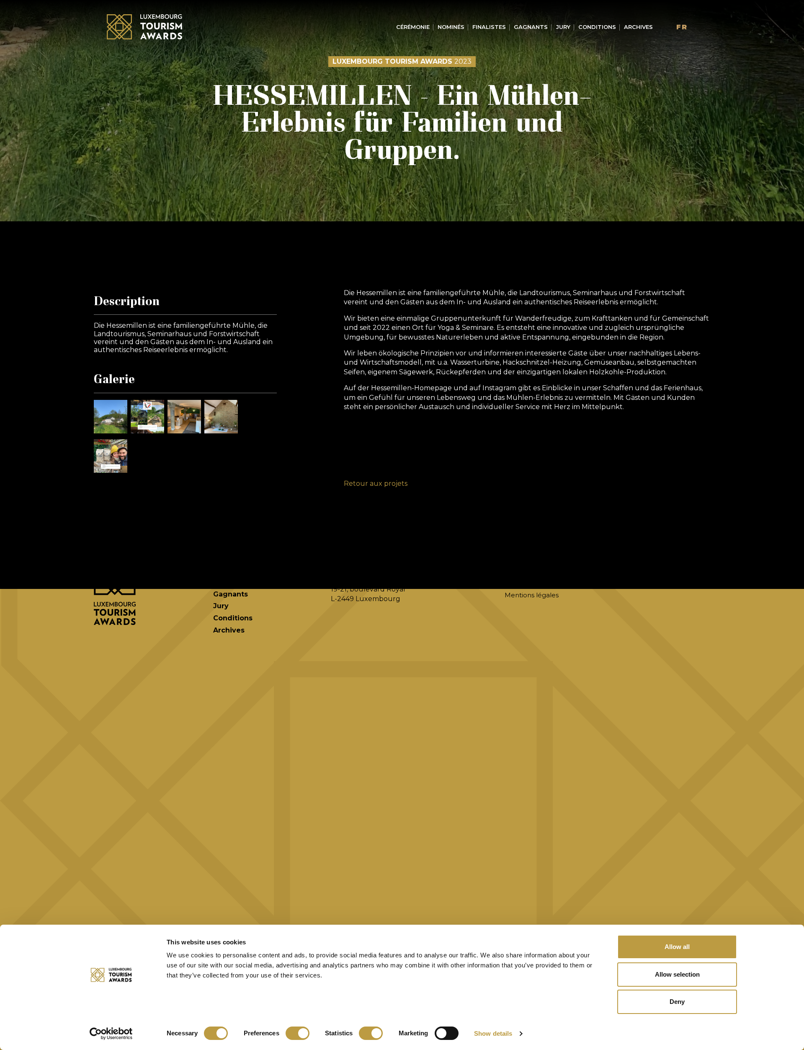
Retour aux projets (375, 483)
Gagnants (531, 26)
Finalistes (489, 26)
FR (682, 27)
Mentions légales (532, 595)
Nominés (451, 26)
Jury (563, 26)
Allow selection (677, 974)
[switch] (297, 1033)
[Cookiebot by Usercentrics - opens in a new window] (111, 1033)
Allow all (677, 946)
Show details (493, 1033)
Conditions (597, 26)
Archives (638, 26)
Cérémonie (413, 26)
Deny (677, 1001)
